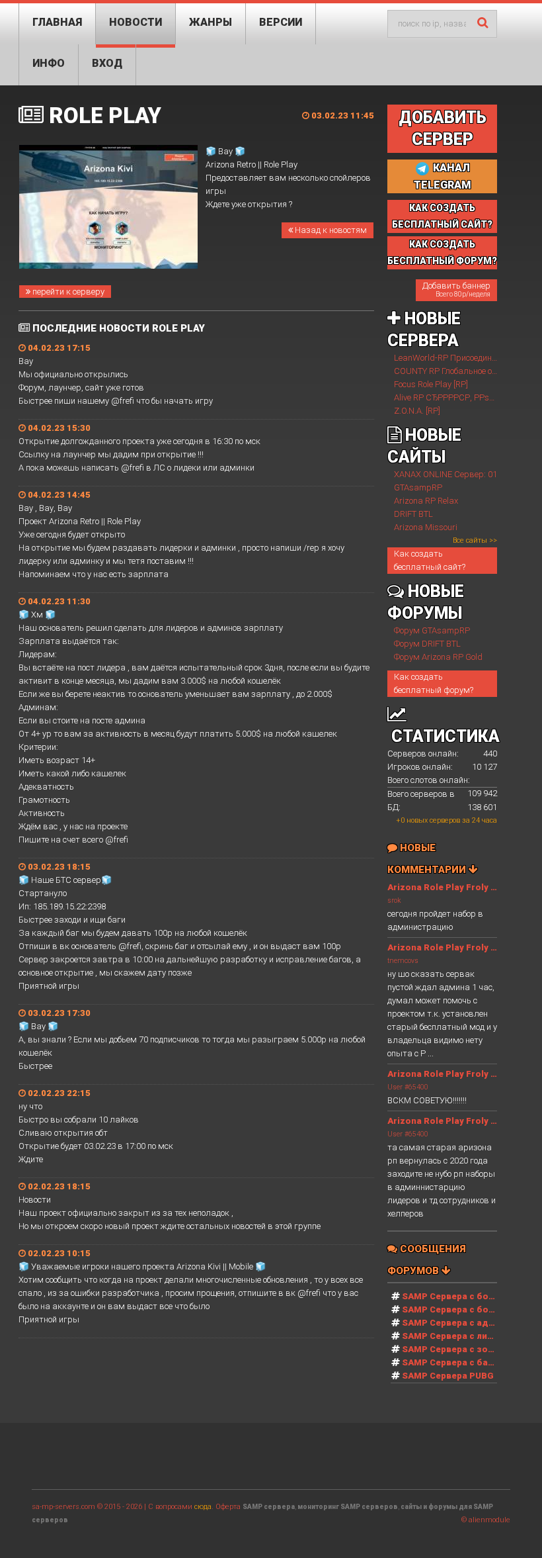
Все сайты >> (475, 540)
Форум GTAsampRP (432, 630)
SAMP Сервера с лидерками (464, 1336)
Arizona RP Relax (426, 501)
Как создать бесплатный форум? (433, 683)
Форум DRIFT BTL (427, 644)
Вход (107, 63)
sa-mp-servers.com (63, 1506)
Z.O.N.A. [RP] (417, 411)
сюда (203, 1506)
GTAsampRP (418, 487)
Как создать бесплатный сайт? (429, 560)
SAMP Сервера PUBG (448, 1376)
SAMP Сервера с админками (465, 1323)
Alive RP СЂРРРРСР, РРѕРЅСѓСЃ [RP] (465, 397)
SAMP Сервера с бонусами (461, 1309)
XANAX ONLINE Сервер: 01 (445, 474)
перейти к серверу (67, 292)
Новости (135, 22)
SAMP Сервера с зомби (454, 1349)
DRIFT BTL (413, 514)
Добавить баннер (456, 289)
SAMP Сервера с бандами (459, 1362)
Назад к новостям (330, 230)
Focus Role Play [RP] (431, 384)
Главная (57, 22)
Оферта (228, 1506)
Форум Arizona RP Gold (438, 657)
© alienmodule (485, 1520)
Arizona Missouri (425, 527)
